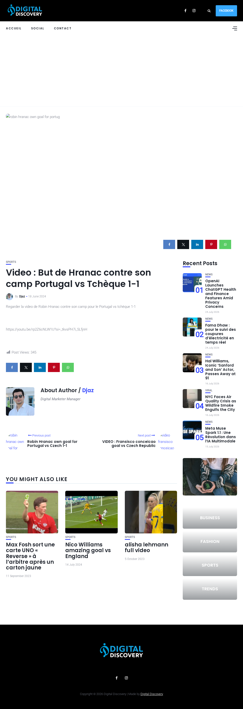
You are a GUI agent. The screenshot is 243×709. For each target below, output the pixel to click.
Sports (11, 262)
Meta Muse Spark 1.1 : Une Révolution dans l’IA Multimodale (220, 435)
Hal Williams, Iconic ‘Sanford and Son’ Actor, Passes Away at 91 (220, 370)
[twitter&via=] (183, 244)
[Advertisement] (121, 71)
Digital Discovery (151, 694)
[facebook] (169, 244)
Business (210, 518)
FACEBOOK (226, 10)
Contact (63, 28)
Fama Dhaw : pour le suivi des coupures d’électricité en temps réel (220, 334)
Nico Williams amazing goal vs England (88, 550)
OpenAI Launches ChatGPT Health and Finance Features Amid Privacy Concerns (220, 293)
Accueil (14, 28)
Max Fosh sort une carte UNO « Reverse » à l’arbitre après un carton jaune (30, 556)
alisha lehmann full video (146, 547)
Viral (208, 390)
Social (37, 28)
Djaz (22, 296)
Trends (210, 589)
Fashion (210, 541)
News (209, 274)
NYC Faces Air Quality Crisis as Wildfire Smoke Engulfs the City (220, 403)
